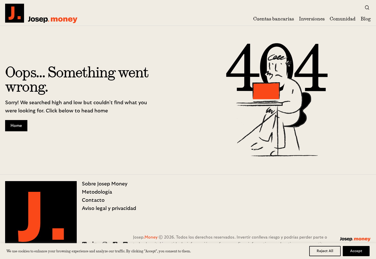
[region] (188, 251)
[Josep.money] (41, 13)
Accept (356, 251)
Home (16, 126)
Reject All (325, 251)
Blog (366, 19)
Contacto (93, 200)
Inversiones (312, 19)
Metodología (97, 192)
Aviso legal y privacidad (109, 208)
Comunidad (343, 19)
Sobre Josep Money (104, 183)
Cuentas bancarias (273, 19)
